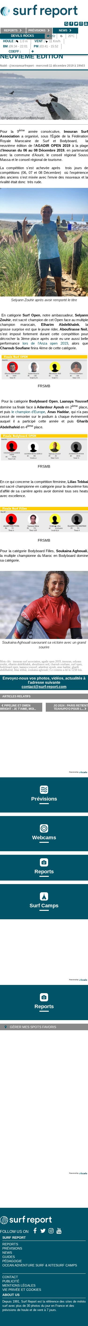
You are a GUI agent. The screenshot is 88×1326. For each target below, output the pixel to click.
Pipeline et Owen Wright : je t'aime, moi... (18, 707)
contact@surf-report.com (44, 687)
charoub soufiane (60, 664)
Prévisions (12, 1248)
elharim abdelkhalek (19, 664)
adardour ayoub (47, 667)
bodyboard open (9, 667)
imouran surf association (26, 661)
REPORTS (10, 1244)
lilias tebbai (20, 670)
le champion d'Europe (28, 412)
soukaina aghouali (38, 670)
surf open (76, 664)
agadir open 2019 (51, 661)
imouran (66, 661)
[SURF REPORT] (26, 1223)
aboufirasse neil (40, 664)
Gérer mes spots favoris (32, 1027)
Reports (44, 871)
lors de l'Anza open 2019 (45, 343)
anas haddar (63, 667)
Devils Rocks (22, 36)
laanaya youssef (28, 667)
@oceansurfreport (21, 65)
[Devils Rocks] (32, 51)
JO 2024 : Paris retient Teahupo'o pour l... (71, 707)
